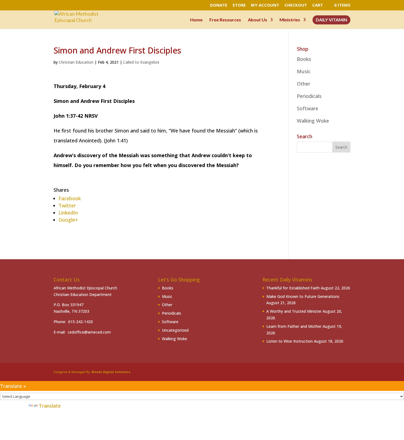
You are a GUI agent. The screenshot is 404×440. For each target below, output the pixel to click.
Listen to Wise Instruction (289, 341)
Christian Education (76, 62)
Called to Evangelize (141, 62)
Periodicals (309, 96)
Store (239, 5)
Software (307, 108)
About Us (257, 20)
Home (196, 20)
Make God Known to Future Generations (302, 296)
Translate (50, 405)
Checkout (295, 5)
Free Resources (225, 20)
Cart (317, 5)
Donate (218, 5)
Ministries (290, 20)
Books (304, 59)
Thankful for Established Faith (293, 287)
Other (303, 83)
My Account (265, 5)
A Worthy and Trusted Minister (294, 311)
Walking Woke (313, 120)
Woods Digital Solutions (111, 372)
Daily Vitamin (331, 20)
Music (304, 71)
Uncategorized (175, 330)
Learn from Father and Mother (294, 326)
